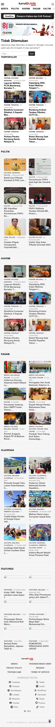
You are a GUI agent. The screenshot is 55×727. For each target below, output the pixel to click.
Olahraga (8, 478)
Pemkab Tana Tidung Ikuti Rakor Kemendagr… (39, 436)
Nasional (8, 80)
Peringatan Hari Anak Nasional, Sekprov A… (40, 383)
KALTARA (14, 78)
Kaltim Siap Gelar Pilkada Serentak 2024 (39, 243)
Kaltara (39, 426)
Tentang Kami (14, 672)
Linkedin (16, 694)
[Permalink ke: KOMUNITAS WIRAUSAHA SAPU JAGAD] (40, 633)
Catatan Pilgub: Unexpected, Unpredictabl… (11, 244)
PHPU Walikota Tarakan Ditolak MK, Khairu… (39, 211)
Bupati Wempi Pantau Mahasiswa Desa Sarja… (39, 407)
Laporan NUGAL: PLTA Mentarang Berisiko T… (12, 85)
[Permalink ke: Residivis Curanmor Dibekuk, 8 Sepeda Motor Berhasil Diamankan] (15, 97)
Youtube (16, 702)
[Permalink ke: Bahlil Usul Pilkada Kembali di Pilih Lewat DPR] (15, 164)
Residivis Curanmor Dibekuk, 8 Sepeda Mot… (14, 112)
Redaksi (40, 667)
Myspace (16, 698)
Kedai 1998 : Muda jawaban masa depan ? (14, 595)
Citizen (32, 614)
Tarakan (15, 105)
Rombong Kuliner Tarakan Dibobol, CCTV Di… (37, 112)
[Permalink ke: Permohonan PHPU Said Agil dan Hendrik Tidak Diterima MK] (40, 166)
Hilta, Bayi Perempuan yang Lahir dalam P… (40, 595)
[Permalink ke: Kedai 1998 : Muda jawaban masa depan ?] (15, 582)
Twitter (42, 682)
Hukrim (7, 78)
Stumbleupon (16, 690)
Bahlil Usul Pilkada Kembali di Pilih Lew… (15, 178)
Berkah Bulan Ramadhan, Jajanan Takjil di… (13, 646)
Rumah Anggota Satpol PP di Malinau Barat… (14, 436)
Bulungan (14, 375)
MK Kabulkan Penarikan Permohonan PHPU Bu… (13, 212)
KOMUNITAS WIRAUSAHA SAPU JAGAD (39, 646)
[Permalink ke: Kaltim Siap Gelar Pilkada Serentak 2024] (40, 227)
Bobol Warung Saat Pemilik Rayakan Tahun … (38, 139)
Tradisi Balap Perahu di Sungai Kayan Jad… (14, 519)
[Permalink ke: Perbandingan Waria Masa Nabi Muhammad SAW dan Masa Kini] (40, 606)
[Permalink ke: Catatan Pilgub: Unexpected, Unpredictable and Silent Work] (15, 227)
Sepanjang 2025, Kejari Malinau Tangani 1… (37, 85)
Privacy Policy (14, 667)
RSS (29, 711)
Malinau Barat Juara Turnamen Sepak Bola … (39, 516)
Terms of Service (40, 672)
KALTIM (32, 237)
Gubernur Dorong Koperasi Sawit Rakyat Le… (15, 382)
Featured (8, 590)
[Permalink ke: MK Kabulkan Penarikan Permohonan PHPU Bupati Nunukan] (15, 195)
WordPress (41, 690)
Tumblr (42, 686)
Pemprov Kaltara (36, 478)
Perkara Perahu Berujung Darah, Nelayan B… (12, 139)
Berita (7, 375)
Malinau (39, 78)
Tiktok (41, 707)
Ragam (7, 378)
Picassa (41, 702)
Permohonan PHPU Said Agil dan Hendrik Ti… (39, 182)
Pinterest (16, 686)
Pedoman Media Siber (40, 663)
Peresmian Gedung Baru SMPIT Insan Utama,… (13, 407)
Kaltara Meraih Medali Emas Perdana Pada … (39, 555)
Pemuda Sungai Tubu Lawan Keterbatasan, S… (14, 485)
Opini (6, 237)
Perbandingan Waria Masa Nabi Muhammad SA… (39, 621)
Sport (39, 548)
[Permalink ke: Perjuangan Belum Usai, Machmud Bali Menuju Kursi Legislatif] (15, 606)
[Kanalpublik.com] (27, 3)
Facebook (16, 682)
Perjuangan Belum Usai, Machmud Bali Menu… (14, 621)
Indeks (14, 663)
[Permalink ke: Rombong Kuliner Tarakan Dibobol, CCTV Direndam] (40, 97)
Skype (41, 698)
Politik (7, 175)
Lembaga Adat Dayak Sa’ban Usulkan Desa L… (14, 550)
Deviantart (42, 694)
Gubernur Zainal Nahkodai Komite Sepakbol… (37, 485)
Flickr (16, 707)
